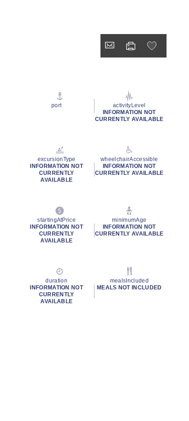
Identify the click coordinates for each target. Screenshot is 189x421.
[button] (153, 45)
